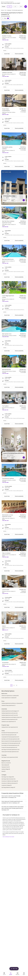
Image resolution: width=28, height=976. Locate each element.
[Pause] (25, 172)
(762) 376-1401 (5, 593)
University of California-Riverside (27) (10, 783)
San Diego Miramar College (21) (8, 787)
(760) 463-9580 (5, 482)
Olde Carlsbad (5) (5, 764)
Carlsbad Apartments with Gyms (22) (10, 713)
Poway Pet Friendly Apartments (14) (9, 747)
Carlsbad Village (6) (6, 769)
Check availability (19, 53)
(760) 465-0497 (5, 520)
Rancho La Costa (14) (6, 762)
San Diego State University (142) (8, 779)
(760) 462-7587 (5, 263)
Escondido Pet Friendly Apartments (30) (10, 745)
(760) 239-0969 (5, 76)
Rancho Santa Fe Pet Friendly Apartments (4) (11, 741)
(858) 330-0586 (5, 114)
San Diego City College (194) (8, 776)
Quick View (7, 53)
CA (5, 10)
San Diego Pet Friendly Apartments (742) (10, 749)
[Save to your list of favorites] (24, 23)
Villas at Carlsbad (6, 553)
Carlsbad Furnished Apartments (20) (9, 719)
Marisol (4, 626)
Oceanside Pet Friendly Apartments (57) (10, 736)
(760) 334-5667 (5, 373)
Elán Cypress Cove (6, 333)
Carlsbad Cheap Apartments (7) (8, 705)
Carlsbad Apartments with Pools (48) (10, 715)
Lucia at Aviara (5, 589)
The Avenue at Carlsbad (8, 478)
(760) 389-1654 (5, 226)
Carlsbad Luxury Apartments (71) (9, 721)
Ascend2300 (5, 662)
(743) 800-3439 (5, 666)
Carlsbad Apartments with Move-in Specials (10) (12, 703)
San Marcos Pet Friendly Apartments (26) (10, 739)
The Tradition (5, 406)
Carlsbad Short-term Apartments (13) (10, 727)
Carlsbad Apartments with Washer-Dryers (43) (12, 717)
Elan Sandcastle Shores (8, 259)
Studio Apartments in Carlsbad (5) (9, 697)
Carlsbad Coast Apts (7, 72)
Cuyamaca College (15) (7, 785)
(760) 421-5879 (5, 301)
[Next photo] (25, 27)
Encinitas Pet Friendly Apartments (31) (10, 732)
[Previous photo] (3, 27)
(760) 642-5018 (5, 152)
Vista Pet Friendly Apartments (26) (9, 734)
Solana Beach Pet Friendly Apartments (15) (11, 743)
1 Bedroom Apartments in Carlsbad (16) (10, 695)
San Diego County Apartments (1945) (10, 757)
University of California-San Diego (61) (10, 781)
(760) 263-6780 (5, 336)
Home (2, 10)
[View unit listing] (24, 200)
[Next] (25, 6)
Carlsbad (9, 10)
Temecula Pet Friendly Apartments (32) (10, 751)
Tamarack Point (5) (6, 767)
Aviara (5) (3, 771)
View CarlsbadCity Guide (8, 836)
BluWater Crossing (6, 35)
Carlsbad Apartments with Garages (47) (10, 711)
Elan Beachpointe (6, 369)
